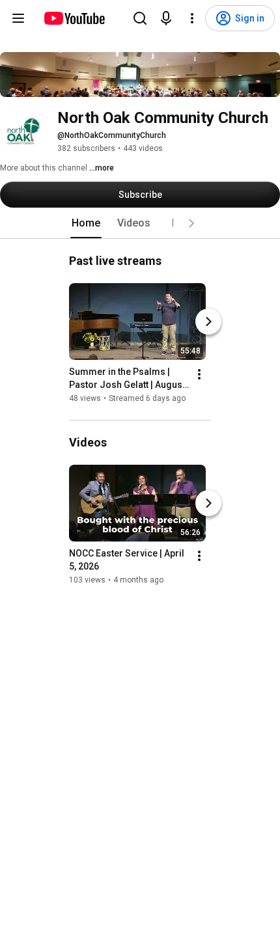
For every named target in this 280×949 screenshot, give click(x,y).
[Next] (208, 322)
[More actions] (199, 374)
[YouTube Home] (74, 18)
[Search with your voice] (166, 18)
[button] (191, 223)
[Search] (140, 18)
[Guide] (18, 18)
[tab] (86, 223)
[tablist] (140, 223)
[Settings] (192, 18)
